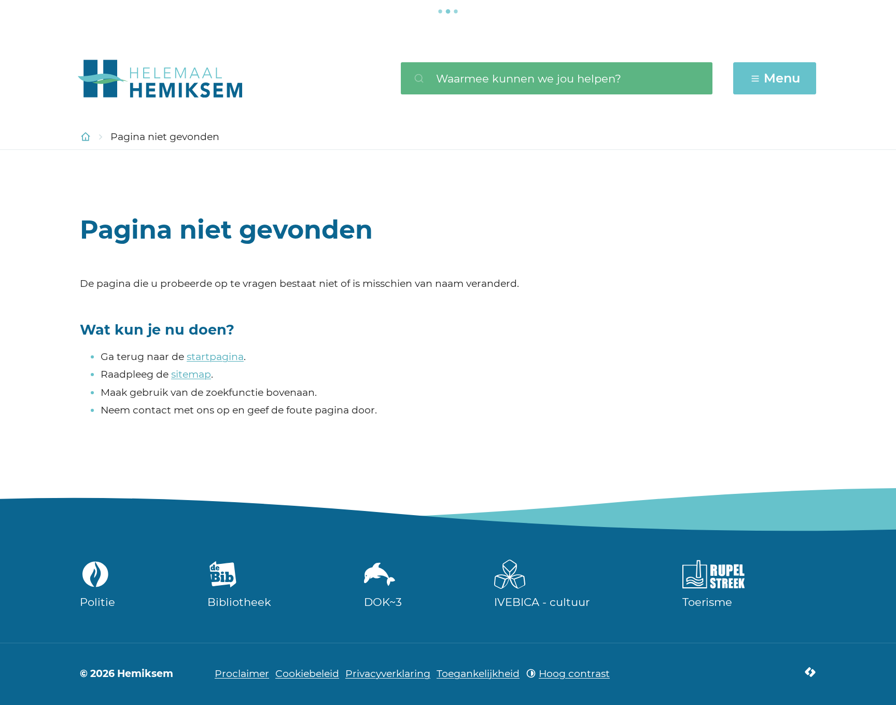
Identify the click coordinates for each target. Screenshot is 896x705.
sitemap (191, 374)
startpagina (215, 357)
